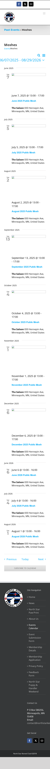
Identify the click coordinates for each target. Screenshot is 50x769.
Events (7, 48)
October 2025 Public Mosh (25, 322)
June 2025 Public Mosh (24, 100)
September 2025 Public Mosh (27, 266)
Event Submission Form (35, 638)
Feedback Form (34, 674)
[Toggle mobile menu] (44, 13)
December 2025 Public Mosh (27, 444)
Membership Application (35, 658)
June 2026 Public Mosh (24, 475)
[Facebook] (29, 740)
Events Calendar (33, 626)
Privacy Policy (36, 666)
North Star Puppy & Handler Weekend (34, 686)
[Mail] (42, 740)
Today (25, 559)
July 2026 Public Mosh (23, 505)
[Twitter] (35, 740)
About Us (33, 618)
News (31, 603)
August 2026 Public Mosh (25, 536)
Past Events (12, 29)
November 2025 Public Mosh (27, 384)
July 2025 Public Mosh (23, 152)
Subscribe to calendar (25, 568)
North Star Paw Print (34, 611)
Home (32, 597)
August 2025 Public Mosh (25, 211)
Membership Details (35, 649)
